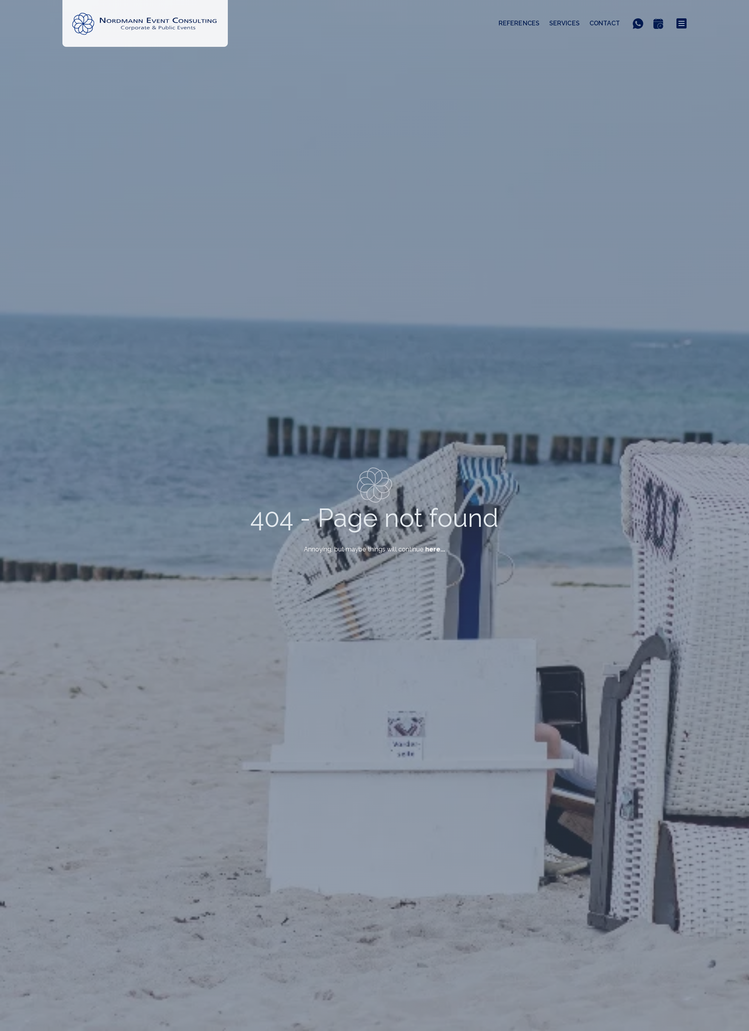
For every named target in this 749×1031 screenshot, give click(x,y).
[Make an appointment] (661, 23)
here (432, 549)
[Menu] (681, 23)
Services (564, 23)
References (519, 23)
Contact (604, 23)
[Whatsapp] (640, 23)
